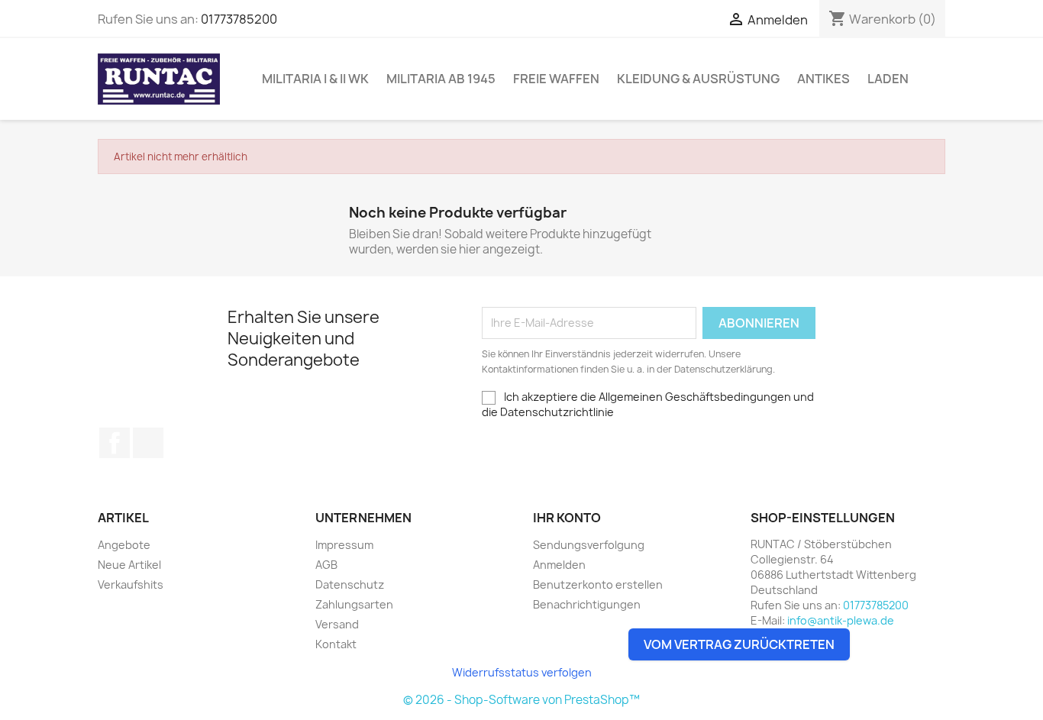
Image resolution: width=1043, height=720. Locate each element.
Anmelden (559, 564)
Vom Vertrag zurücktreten (739, 644)
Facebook (114, 443)
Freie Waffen (556, 78)
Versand (337, 624)
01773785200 (239, 19)
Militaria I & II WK (315, 78)
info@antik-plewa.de (840, 620)
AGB (326, 564)
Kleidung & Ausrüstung (698, 78)
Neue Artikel (129, 564)
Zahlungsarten (354, 604)
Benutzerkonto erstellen (598, 584)
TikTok (148, 443)
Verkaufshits (130, 584)
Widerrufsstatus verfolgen (522, 672)
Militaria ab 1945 (441, 78)
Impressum (344, 545)
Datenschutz (349, 584)
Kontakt (336, 644)
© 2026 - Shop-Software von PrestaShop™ (521, 700)
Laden (888, 78)
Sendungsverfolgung (588, 545)
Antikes (823, 78)
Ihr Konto (567, 517)
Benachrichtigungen (587, 604)
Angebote (124, 545)
